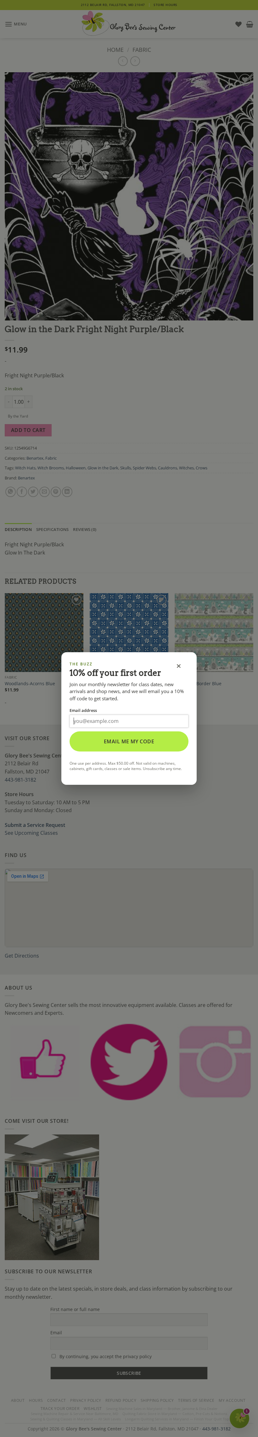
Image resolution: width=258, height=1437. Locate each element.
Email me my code (129, 741)
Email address (83, 710)
